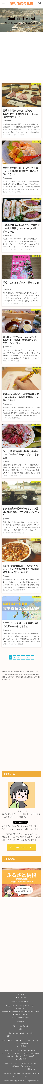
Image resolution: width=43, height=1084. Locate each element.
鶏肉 (22, 1033)
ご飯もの (21, 1021)
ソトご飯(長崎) (21, 1046)
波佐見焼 (25, 1014)
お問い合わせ (31, 1069)
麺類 (17, 1040)
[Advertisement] (21, 56)
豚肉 (10, 1033)
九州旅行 (17, 1014)
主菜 (20, 1029)
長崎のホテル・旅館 (32, 1011)
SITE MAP (17, 1073)
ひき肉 (16, 1033)
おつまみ (35, 1040)
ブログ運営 (7, 1073)
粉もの (10, 1056)
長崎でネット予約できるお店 (25, 1056)
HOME (21, 994)
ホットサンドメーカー (27, 1006)
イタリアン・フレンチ (19, 1050)
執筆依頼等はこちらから (31, 1073)
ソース (16, 1043)
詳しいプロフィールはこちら (21, 847)
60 (28, 657)
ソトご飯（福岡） (21, 1059)
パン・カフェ (33, 1050)
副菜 (8, 1036)
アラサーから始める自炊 (21, 1017)
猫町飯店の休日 (20, 1080)
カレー (15, 1026)
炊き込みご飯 (24, 1026)
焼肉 (32, 1053)
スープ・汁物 (25, 1040)
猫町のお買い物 (18, 1011)
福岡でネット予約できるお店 (21, 1066)
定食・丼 (25, 1053)
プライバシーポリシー (21, 1076)
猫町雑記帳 (7, 1011)
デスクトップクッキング (21, 1001)
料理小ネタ (24, 1043)
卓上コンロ (20, 1009)
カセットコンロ (12, 1006)
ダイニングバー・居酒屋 (11, 1053)
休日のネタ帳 (21, 997)
